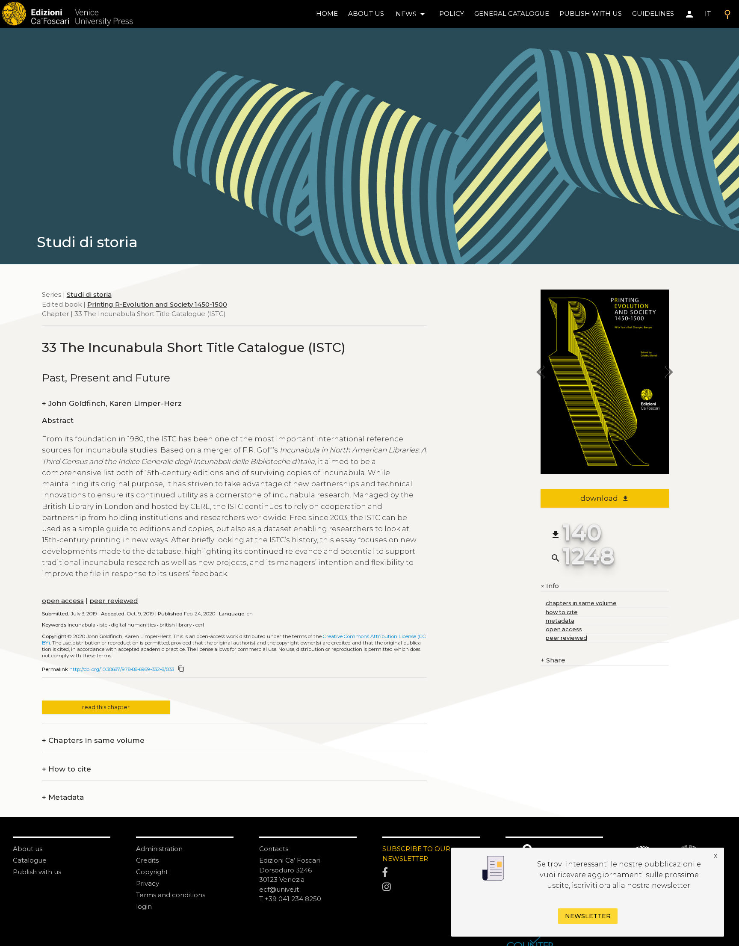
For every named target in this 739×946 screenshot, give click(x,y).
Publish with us (590, 13)
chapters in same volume (581, 603)
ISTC (103, 625)
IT (708, 13)
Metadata (63, 797)
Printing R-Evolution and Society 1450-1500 (157, 304)
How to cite (66, 769)
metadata (560, 621)
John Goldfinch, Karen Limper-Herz (112, 403)
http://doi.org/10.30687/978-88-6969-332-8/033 (121, 669)
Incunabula (81, 625)
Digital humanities (133, 625)
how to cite (562, 612)
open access (63, 601)
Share (553, 660)
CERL (199, 625)
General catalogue (511, 13)
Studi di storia (89, 294)
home (327, 13)
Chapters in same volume (93, 740)
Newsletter (588, 916)
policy (451, 13)
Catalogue (30, 860)
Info (550, 586)
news (412, 14)
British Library (176, 625)
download (604, 498)
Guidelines (653, 13)
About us (366, 13)
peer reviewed (113, 601)
